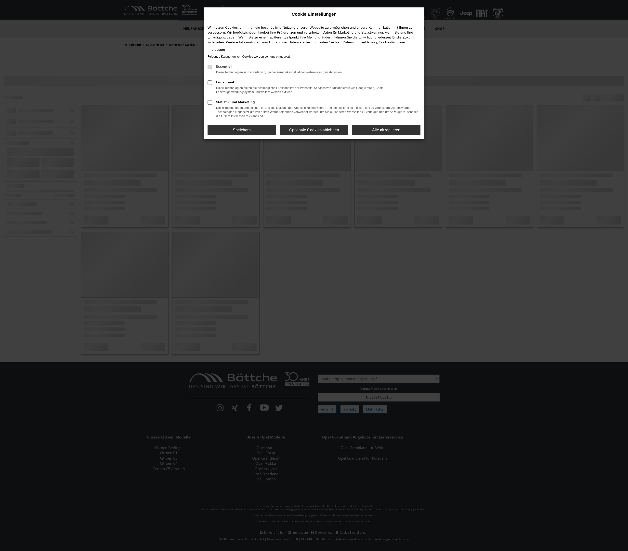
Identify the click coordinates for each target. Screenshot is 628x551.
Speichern (242, 130)
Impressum (216, 49)
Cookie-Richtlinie (392, 42)
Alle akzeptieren (386, 130)
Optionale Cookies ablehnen (314, 130)
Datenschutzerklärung (360, 42)
